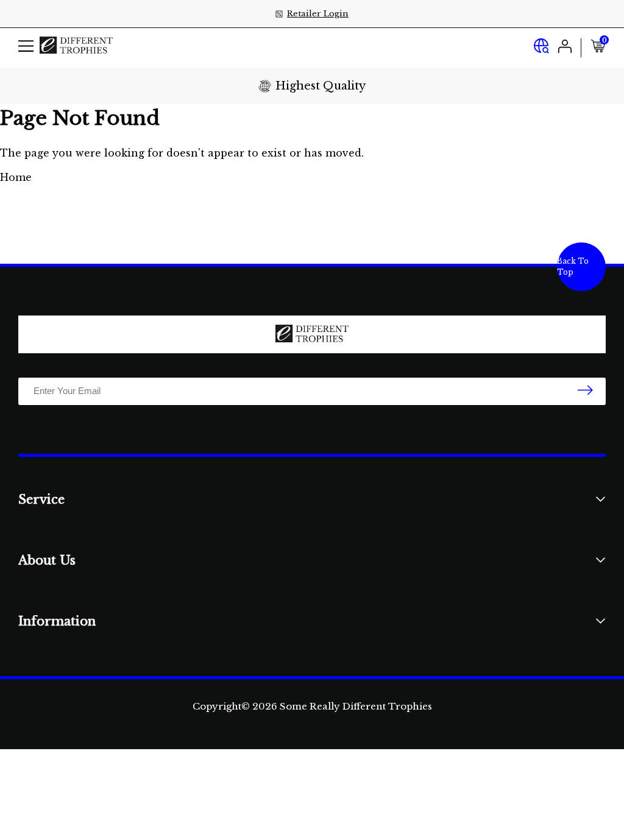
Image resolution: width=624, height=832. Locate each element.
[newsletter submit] (585, 391)
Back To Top (573, 266)
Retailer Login (318, 14)
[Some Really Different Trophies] (76, 48)
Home (16, 177)
